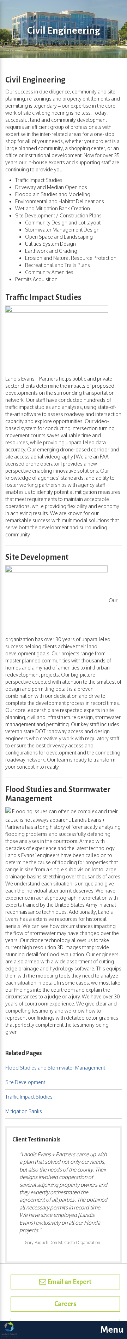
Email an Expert (68, 1282)
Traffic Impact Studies (29, 1097)
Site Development (25, 1082)
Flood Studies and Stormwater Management (55, 1068)
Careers (65, 1303)
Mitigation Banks (23, 1111)
